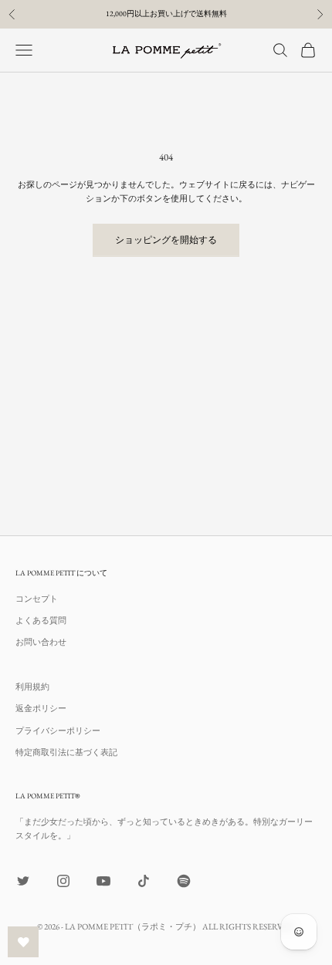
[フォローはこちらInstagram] (63, 881)
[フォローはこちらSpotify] (183, 881)
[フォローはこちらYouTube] (103, 881)
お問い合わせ (40, 641)
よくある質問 (40, 620)
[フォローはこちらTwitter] (23, 881)
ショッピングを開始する (166, 240)
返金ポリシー (40, 708)
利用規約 (32, 686)
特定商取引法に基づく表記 (66, 752)
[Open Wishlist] (23, 941)
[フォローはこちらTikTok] (143, 881)
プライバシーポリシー (57, 730)
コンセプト (36, 598)
